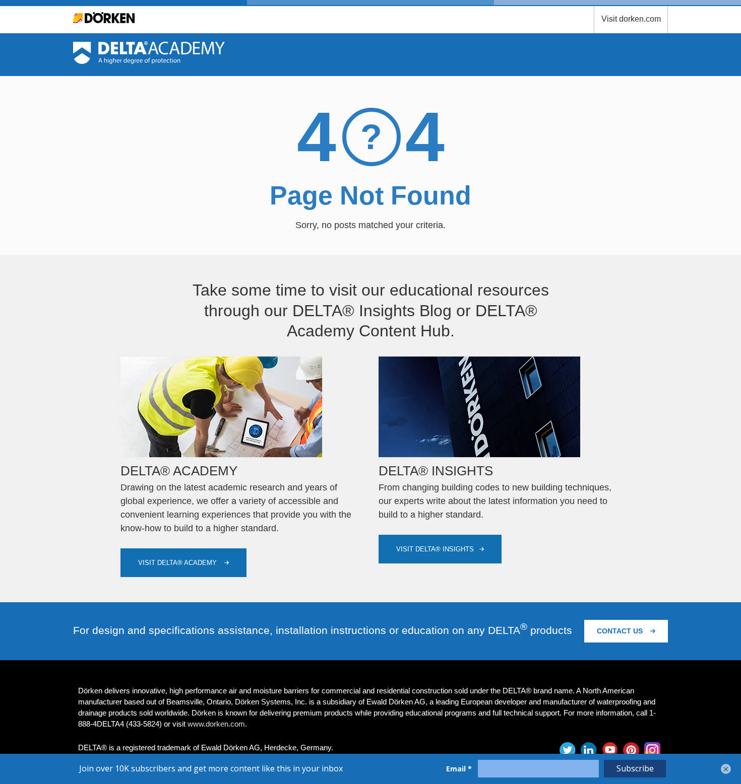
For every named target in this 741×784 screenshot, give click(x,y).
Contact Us (621, 631)
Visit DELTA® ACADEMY (178, 562)
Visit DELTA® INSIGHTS (435, 549)
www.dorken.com (216, 724)
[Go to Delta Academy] (149, 61)
